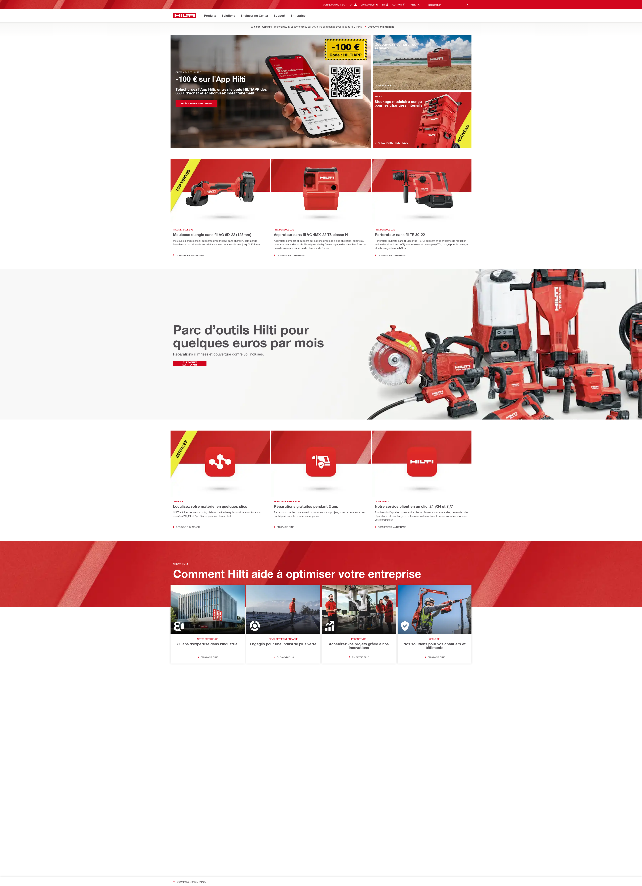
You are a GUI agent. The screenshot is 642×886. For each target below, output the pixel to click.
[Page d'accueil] (184, 15)
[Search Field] (466, 4)
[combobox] (447, 4)
